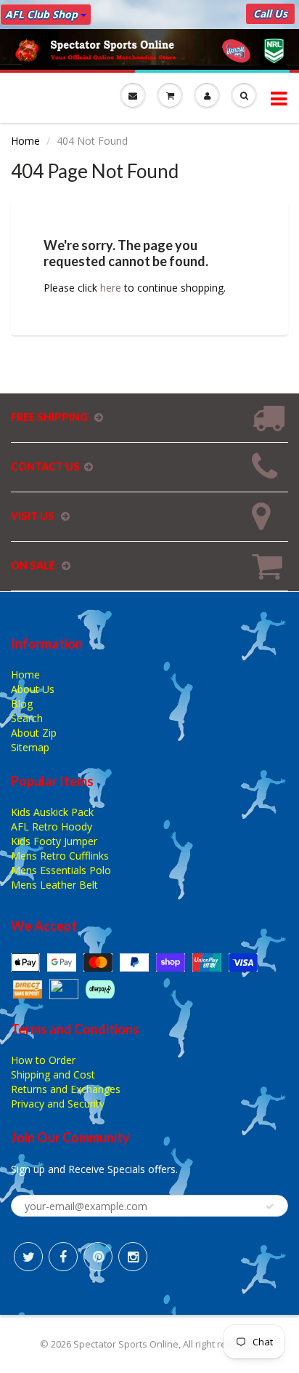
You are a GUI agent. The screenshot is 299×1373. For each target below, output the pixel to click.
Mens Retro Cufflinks (60, 855)
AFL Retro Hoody (51, 826)
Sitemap (30, 747)
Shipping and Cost (53, 1074)
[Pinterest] (97, 1256)
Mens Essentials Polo (61, 870)
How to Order (43, 1060)
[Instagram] (132, 1256)
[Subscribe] (270, 1206)
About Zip (34, 733)
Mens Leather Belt (54, 885)
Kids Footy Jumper (54, 841)
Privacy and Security (58, 1103)
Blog (22, 703)
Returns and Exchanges (65, 1089)
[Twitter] (28, 1256)
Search (27, 718)
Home (25, 141)
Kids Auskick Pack (52, 812)
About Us (32, 689)
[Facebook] (63, 1256)
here (110, 288)
